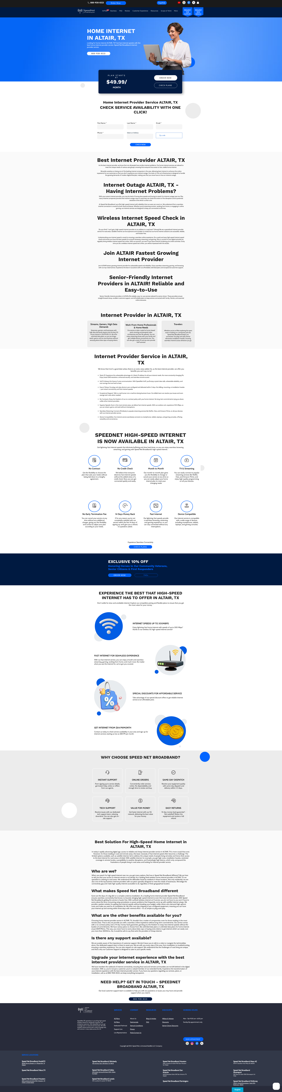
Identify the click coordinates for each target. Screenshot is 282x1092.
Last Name (122, 529)
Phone (99, 556)
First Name (101, 529)
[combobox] (116, 550)
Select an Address (102, 547)
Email (99, 538)
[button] (180, 519)
